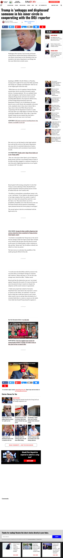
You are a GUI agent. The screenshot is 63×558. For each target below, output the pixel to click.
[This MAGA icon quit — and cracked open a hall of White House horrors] (47, 37)
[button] (61, 5)
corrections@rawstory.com (21, 391)
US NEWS (16, 5)
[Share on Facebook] (5, 27)
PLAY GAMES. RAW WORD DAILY (17, 2)
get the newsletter (43, 5)
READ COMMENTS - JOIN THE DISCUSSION (21, 445)
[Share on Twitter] (11, 27)
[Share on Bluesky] (36, 27)
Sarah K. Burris (9, 21)
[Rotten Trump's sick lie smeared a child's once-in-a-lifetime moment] (47, 45)
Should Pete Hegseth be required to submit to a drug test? (29, 454)
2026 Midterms (10, 5)
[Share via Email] (30, 27)
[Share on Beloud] (42, 27)
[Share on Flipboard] (18, 27)
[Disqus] (21, 481)
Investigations (22, 5)
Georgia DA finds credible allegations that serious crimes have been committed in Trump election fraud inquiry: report (23, 233)
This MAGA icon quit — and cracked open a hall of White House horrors (56, 39)
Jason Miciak (54, 35)
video (33, 5)
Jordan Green (54, 51)
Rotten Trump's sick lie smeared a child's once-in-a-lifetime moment (56, 45)
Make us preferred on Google (29, 22)
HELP (36, 5)
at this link (26, 320)
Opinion (28, 5)
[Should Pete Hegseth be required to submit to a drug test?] (10, 456)
